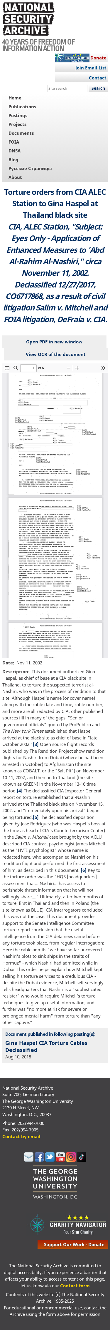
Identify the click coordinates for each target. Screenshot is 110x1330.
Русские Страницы (30, 168)
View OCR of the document (56, 354)
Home (15, 98)
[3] (36, 744)
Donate (98, 58)
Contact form (75, 1286)
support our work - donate (74, 1244)
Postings (18, 115)
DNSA (15, 151)
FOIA (14, 142)
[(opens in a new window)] (28, 1160)
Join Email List (90, 68)
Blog (13, 159)
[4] (20, 791)
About (15, 177)
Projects (17, 124)
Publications (22, 106)
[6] (84, 870)
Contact (97, 78)
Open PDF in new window (54, 342)
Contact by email (21, 1136)
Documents (21, 133)
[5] (36, 817)
